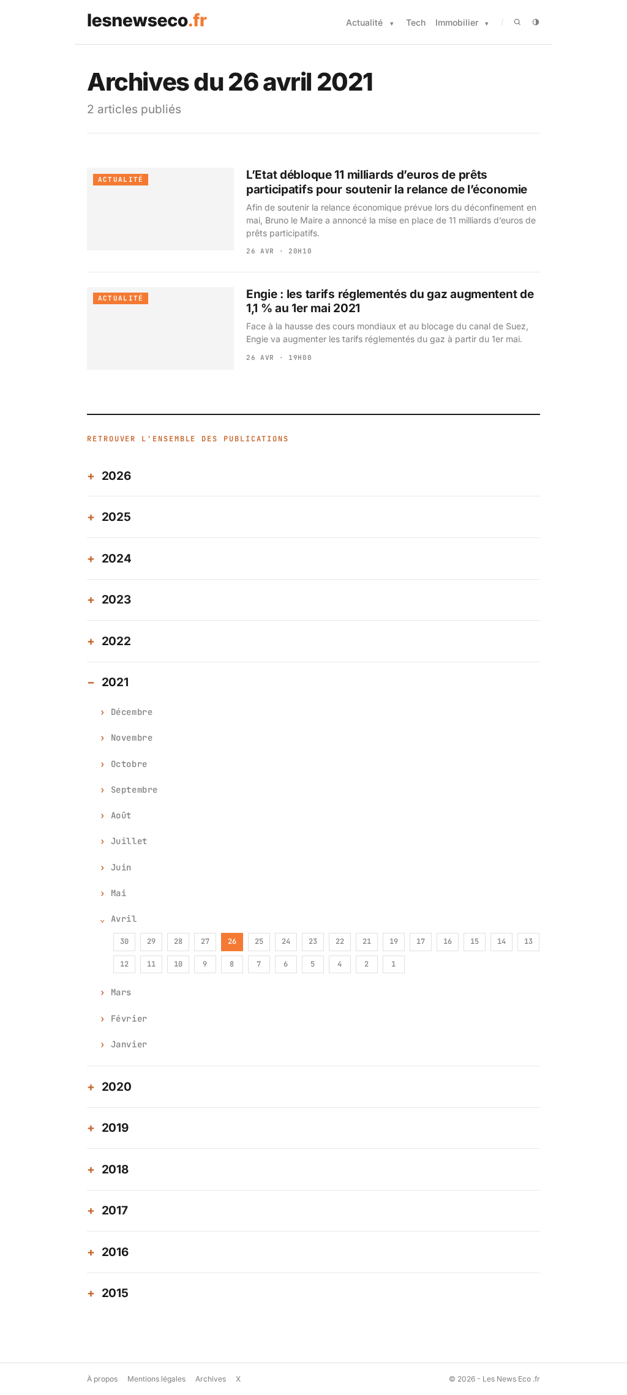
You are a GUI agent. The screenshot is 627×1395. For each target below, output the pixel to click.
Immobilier (456, 22)
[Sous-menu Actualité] (392, 23)
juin (121, 867)
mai (119, 893)
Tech (416, 22)
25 (259, 941)
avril (124, 918)
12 (124, 964)
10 (178, 964)
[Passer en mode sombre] (535, 22)
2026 (116, 476)
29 (151, 941)
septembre (134, 789)
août (121, 815)
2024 (117, 559)
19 (393, 941)
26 (232, 941)
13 (528, 941)
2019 (115, 1128)
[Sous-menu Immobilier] (486, 23)
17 (420, 941)
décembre (131, 711)
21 (366, 941)
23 (313, 941)
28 (178, 941)
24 (286, 941)
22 (340, 941)
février (129, 1018)
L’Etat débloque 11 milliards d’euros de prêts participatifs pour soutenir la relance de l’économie (386, 182)
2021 (115, 682)
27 (205, 941)
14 (501, 941)
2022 (116, 641)
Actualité (364, 22)
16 (447, 941)
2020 (117, 1087)
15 (474, 941)
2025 (116, 517)
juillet (129, 841)
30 (124, 941)
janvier (129, 1044)
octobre (129, 763)
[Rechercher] (517, 22)
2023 (116, 600)
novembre (131, 737)
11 (151, 964)
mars (121, 992)
